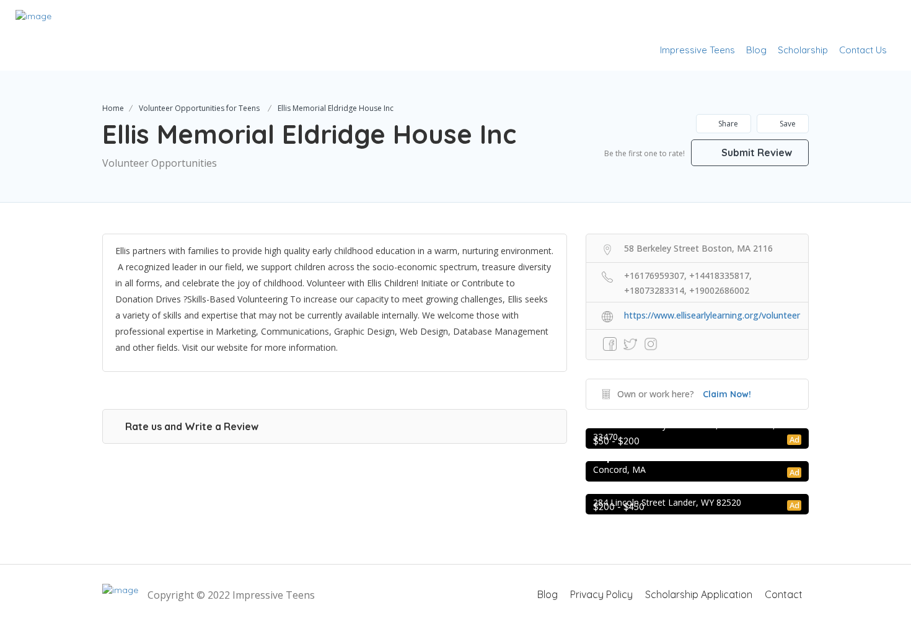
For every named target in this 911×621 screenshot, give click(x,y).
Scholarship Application (698, 594)
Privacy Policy (601, 594)
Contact (784, 594)
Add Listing (857, 20)
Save (787, 123)
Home (113, 108)
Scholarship (803, 50)
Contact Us (863, 50)
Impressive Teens (697, 50)
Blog (756, 50)
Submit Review (755, 152)
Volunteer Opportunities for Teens (199, 108)
